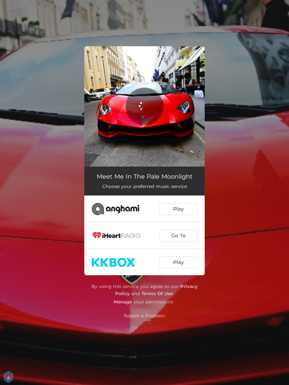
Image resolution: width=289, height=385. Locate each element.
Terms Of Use (157, 293)
